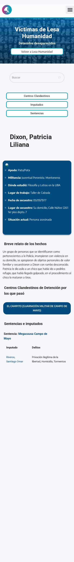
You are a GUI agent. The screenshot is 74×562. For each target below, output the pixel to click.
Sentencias (37, 113)
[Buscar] (59, 78)
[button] (70, 10)
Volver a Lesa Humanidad (37, 51)
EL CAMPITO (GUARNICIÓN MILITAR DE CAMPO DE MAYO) (37, 308)
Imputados (37, 104)
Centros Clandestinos (37, 96)
